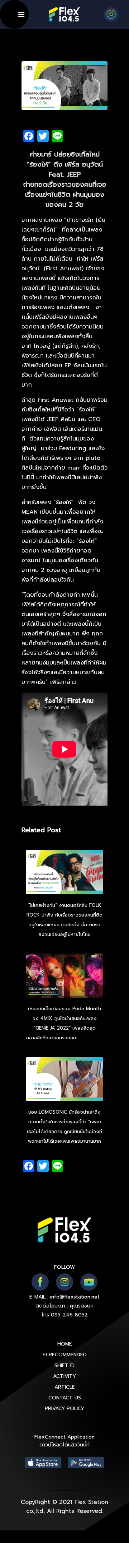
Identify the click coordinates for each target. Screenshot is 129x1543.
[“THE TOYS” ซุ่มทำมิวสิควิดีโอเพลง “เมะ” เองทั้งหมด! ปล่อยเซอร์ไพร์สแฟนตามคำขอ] (64, 1080)
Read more (90, 1037)
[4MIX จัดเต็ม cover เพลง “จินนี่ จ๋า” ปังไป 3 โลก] (64, 976)
